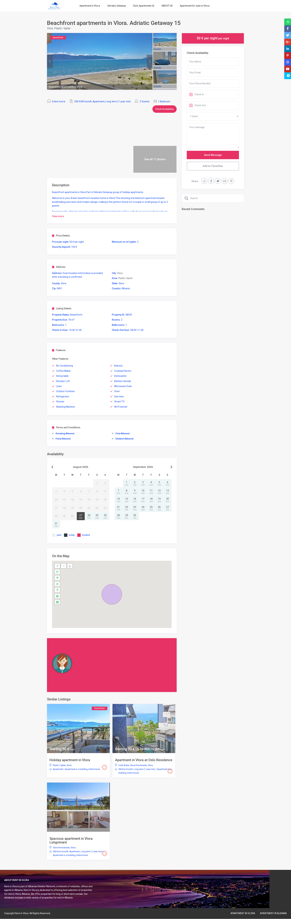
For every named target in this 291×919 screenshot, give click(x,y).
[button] (112, 594)
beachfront (84, 198)
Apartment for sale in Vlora (194, 5)
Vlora (50, 28)
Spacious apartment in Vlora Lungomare (71, 840)
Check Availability (164, 109)
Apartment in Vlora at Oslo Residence (143, 760)
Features (61, 350)
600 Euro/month (60, 851)
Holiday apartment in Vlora (70, 760)
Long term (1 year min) (118, 101)
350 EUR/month (83, 101)
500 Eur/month (125, 769)
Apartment (98, 101)
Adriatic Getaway (116, 5)
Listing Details (63, 308)
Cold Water (123, 765)
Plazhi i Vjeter (62, 28)
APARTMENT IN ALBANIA (273, 913)
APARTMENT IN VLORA (243, 913)
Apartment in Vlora (89, 5)
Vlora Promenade (138, 765)
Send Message (213, 155)
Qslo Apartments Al (143, 5)
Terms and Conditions (68, 427)
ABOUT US (167, 5)
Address (61, 267)
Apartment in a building (76, 769)
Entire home (58, 101)
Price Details (63, 235)
